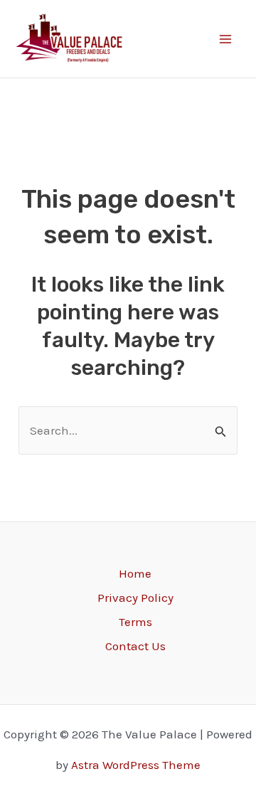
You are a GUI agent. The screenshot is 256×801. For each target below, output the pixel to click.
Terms (135, 622)
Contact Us (135, 646)
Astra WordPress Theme (136, 765)
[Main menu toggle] (226, 39)
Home (135, 573)
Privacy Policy (135, 597)
